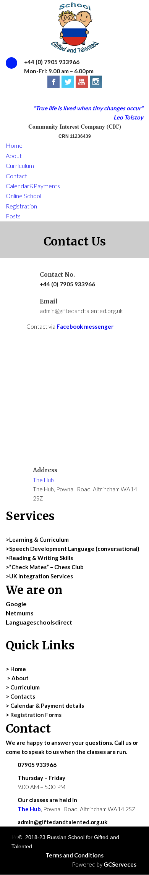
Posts (13, 216)
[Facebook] (53, 82)
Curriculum (20, 165)
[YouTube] (82, 82)
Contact (16, 175)
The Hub (43, 479)
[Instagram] (96, 82)
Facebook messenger (85, 326)
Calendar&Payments (33, 185)
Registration (21, 206)
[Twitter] (68, 82)
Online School (23, 195)
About (14, 155)
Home (14, 145)
